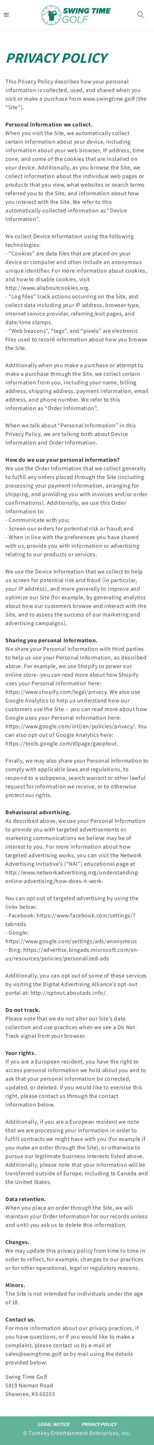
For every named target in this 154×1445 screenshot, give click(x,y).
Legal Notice (53, 1424)
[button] (141, 15)
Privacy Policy (98, 1424)
